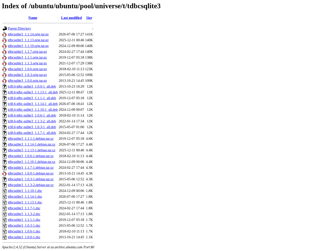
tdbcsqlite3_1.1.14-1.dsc (25, 196)
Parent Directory (19, 28)
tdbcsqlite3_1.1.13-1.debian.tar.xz (31, 150)
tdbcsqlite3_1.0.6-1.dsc (24, 231)
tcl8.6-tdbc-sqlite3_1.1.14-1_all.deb (33, 104)
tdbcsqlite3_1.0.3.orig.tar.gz (27, 75)
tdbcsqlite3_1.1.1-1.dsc (24, 220)
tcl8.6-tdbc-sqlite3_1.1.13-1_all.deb (33, 92)
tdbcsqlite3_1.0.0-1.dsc (24, 237)
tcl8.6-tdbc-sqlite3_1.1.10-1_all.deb (33, 109)
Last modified (71, 18)
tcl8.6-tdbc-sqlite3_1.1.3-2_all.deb (32, 121)
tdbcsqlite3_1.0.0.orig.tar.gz (27, 80)
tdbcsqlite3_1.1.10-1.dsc (25, 191)
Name (32, 18)
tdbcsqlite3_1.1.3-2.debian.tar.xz (31, 185)
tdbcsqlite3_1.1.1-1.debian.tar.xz (31, 138)
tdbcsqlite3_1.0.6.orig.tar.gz (27, 69)
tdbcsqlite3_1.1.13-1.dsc (25, 202)
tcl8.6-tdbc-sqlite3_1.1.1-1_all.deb (32, 98)
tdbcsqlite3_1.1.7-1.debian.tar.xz (31, 167)
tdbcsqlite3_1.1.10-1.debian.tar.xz (31, 162)
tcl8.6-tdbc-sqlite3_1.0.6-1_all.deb (32, 115)
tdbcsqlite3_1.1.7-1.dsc (24, 208)
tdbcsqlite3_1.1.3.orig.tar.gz (27, 63)
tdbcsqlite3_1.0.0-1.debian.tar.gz (31, 173)
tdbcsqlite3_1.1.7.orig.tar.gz (27, 51)
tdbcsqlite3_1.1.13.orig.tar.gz (28, 40)
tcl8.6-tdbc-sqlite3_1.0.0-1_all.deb (32, 86)
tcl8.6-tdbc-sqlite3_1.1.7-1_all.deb (32, 133)
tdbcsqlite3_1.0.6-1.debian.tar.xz (31, 156)
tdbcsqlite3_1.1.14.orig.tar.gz (28, 34)
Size (89, 18)
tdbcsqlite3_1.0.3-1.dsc (24, 225)
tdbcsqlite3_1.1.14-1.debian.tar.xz (31, 144)
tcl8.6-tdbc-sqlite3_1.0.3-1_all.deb (32, 127)
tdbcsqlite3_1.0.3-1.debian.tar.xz (31, 179)
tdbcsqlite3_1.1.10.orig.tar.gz (28, 46)
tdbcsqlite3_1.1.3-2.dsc (24, 214)
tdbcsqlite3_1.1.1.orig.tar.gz (27, 57)
